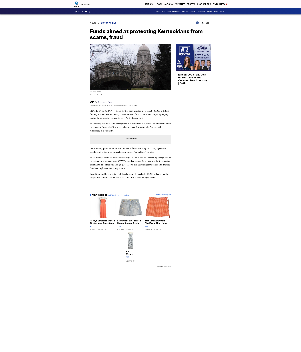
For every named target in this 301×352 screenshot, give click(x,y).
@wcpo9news (90, 11)
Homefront (201, 11)
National (169, 4)
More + (222, 11)
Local (159, 4)
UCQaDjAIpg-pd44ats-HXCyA (86, 11)
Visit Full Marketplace (163, 195)
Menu (148, 4)
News (93, 23)
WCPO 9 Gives (212, 11)
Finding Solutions (188, 11)
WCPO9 (76, 11)
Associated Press (105, 102)
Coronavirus (109, 23)
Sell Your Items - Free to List (118, 195)
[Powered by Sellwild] (167, 266)
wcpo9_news (79, 11)
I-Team (158, 11)
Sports (191, 4)
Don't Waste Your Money (171, 11)
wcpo (83, 11)
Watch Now (219, 4)
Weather (180, 4)
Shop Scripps (204, 4)
